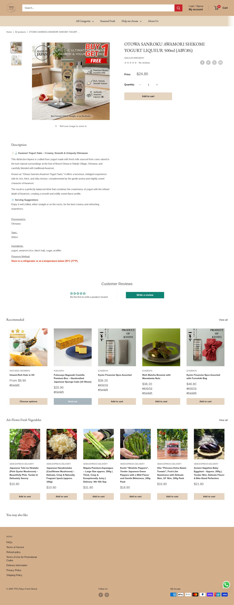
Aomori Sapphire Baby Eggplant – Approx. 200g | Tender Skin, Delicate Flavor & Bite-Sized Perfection (209, 473)
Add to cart (148, 96)
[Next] (227, 464)
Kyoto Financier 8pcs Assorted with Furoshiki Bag (203, 377)
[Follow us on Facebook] (101, 595)
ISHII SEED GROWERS (20, 371)
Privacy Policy (13, 570)
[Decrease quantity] (140, 84)
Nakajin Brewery (134, 58)
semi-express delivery (22, 464)
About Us (153, 21)
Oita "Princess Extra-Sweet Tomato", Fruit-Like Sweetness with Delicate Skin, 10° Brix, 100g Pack (171, 473)
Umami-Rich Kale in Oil (22, 375)
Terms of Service (15, 547)
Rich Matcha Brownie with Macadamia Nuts (156, 377)
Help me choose (130, 21)
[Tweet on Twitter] (214, 62)
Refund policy (13, 552)
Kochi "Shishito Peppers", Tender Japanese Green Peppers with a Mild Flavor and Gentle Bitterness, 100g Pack (135, 475)
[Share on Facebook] (202, 62)
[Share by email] (220, 62)
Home (9, 32)
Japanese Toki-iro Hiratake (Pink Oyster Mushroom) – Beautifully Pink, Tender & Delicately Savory (24, 473)
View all (223, 319)
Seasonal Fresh (107, 21)
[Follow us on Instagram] (107, 595)
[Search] (178, 7)
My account (196, 9)
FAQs (9, 542)
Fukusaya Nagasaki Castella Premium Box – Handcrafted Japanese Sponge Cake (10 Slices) (72, 378)
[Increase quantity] (157, 84)
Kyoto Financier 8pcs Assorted (115, 375)
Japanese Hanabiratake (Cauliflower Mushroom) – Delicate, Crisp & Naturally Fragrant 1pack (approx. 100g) (60, 475)
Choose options (28, 401)
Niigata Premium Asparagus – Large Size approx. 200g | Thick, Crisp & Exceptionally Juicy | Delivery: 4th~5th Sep (98, 475)
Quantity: (129, 84)
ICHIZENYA (103, 371)
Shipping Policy (14, 575)
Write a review (145, 295)
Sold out (72, 401)
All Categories (83, 21)
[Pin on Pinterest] (208, 62)
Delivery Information (16, 565)
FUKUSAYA (59, 371)
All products (20, 32)
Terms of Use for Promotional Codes (21, 559)
